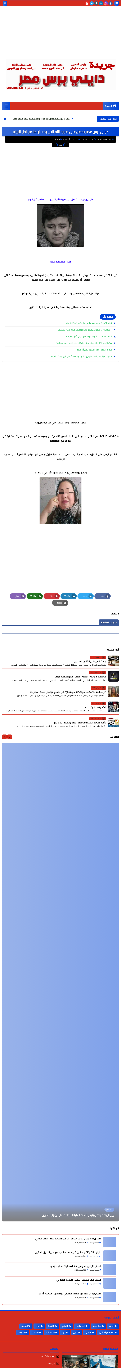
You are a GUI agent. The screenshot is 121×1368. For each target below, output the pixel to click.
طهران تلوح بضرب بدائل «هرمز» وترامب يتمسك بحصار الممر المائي (77, 119)
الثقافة (51, 1326)
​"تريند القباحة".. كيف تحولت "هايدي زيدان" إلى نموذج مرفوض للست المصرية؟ (68, 692)
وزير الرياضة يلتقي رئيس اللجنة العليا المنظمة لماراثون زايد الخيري (78, 1215)
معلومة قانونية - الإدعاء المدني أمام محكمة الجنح (80, 676)
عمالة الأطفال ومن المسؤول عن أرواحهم (94, 350)
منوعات (57, 139)
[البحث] (5, 3)
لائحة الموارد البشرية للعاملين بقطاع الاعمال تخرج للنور (79, 722)
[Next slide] (4, 736)
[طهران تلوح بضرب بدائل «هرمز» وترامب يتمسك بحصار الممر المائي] (109, 1242)
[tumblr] (96, 3)
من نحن (51, 1363)
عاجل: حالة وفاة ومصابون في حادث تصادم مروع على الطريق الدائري (68, 1252)
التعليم (65, 1326)
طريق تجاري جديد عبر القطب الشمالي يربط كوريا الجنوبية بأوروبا (70, 1293)
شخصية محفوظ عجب (95, 707)
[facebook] (110, 3)
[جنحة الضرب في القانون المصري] (113, 661)
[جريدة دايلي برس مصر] (60, 73)
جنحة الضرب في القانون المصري (90, 661)
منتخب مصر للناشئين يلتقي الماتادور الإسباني (79, 1279)
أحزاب (111, 1326)
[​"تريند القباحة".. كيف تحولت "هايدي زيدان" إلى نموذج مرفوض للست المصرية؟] (113, 691)
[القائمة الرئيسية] (6, 106)
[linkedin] (101, 3)
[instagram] (106, 3)
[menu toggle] (116, 3)
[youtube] (87, 3)
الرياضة (25, 1326)
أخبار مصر (97, 1326)
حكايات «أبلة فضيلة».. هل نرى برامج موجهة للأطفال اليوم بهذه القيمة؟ (81, 356)
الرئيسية (108, 106)
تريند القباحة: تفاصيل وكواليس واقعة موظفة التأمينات (88, 323)
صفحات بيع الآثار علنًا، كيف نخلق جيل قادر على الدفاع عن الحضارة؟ (84, 343)
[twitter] (92, 3)
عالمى (88, 1332)
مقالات (36, 1332)
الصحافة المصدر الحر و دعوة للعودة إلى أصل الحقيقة (89, 336)
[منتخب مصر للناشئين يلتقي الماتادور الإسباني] (109, 1283)
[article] (60, 982)
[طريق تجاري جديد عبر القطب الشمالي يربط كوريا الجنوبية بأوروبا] (109, 1297)
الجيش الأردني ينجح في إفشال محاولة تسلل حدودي (75, 1266)
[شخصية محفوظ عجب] (113, 707)
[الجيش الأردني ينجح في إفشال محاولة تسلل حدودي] (109, 1269)
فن (64, 1332)
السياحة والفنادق (106, 1332)
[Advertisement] (60, 34)
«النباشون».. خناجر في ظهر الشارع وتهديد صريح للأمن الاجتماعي (84, 330)
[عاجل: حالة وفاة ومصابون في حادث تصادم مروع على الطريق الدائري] (109, 1255)
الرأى (38, 1326)
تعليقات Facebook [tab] (109, 622)
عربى (75, 1332)
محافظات (50, 1332)
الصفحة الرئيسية (71, 139)
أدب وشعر (80, 1326)
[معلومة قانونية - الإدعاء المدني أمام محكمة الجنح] (113, 676)
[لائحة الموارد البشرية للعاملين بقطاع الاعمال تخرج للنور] (113, 722)
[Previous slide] (9, 736)
